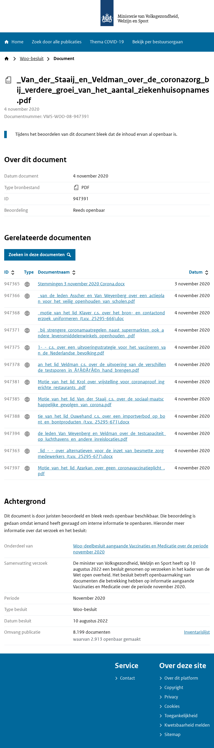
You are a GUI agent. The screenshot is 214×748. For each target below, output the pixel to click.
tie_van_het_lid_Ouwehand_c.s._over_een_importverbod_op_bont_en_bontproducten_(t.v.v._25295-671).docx (101, 419)
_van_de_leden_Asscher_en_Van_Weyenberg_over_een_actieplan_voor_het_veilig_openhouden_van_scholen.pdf (101, 298)
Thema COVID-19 (107, 42)
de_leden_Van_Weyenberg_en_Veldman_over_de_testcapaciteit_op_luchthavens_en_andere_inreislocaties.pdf (102, 436)
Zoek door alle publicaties (56, 42)
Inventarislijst (197, 632)
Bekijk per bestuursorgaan (157, 42)
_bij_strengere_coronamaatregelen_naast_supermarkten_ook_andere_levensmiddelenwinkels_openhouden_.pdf (101, 333)
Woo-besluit (32, 58)
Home (16, 42)
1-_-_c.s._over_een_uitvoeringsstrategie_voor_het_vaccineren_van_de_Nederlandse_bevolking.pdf (102, 350)
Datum (199, 272)
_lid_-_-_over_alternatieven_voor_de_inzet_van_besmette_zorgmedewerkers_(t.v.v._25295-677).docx (101, 454)
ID (13, 272)
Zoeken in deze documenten (37, 254)
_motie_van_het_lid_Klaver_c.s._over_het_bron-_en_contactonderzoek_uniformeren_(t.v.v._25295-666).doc (101, 316)
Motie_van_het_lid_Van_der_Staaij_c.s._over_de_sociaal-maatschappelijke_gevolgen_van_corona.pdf (101, 402)
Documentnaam (57, 272)
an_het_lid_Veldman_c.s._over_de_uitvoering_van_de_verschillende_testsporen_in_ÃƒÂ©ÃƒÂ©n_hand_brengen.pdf (102, 367)
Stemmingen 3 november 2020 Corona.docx (81, 284)
